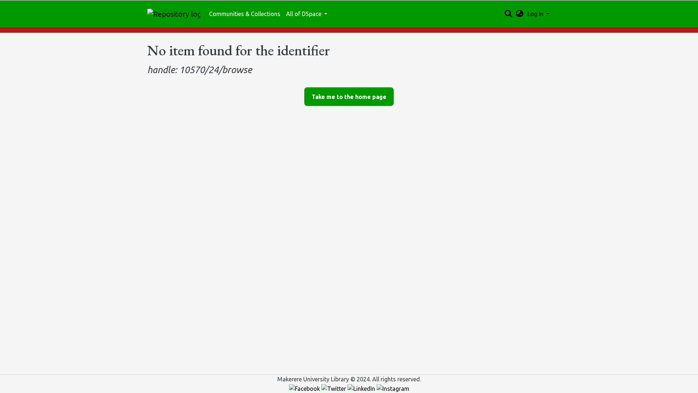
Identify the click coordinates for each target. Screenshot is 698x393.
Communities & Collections (244, 14)
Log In (536, 14)
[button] (519, 13)
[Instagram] (393, 388)
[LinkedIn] (362, 388)
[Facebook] (305, 388)
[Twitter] (334, 388)
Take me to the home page (349, 97)
